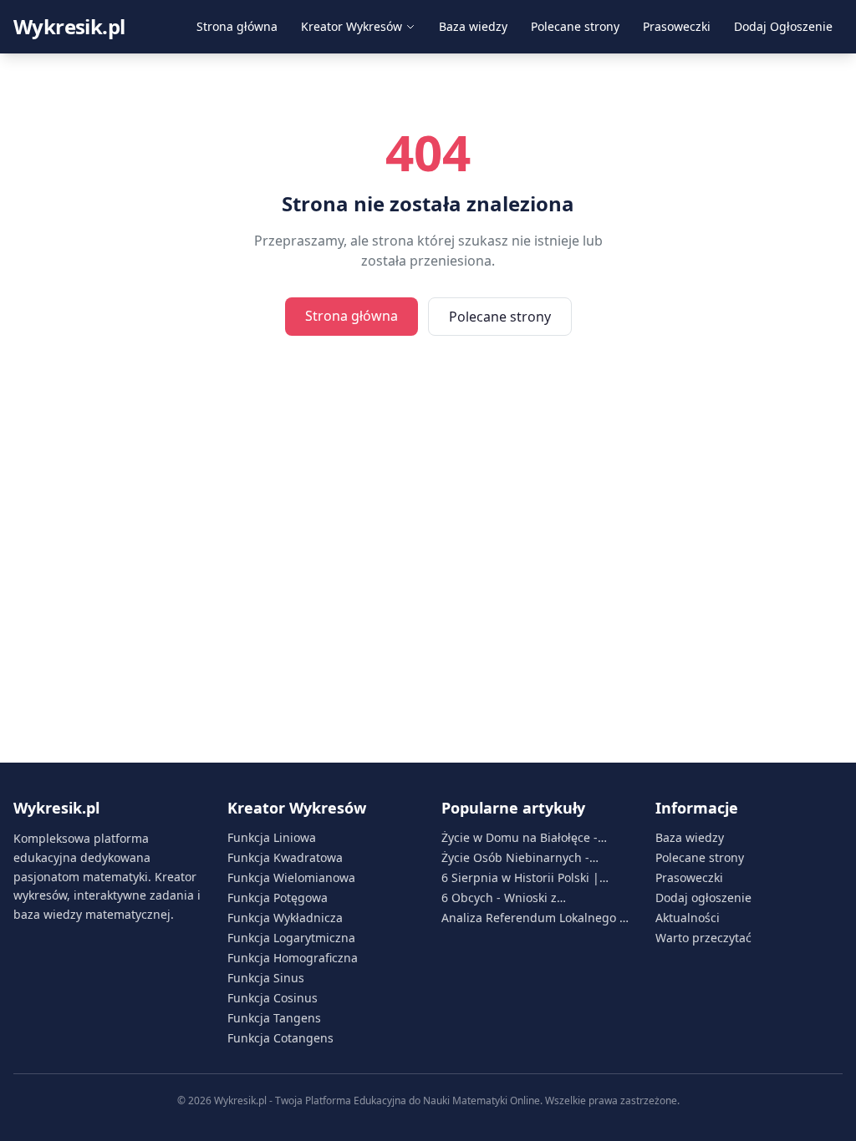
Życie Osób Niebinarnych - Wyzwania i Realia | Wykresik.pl (530, 857)
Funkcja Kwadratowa (285, 857)
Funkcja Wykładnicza (285, 917)
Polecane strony (575, 26)
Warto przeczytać (703, 938)
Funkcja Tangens (274, 1018)
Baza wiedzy (473, 26)
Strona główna (237, 26)
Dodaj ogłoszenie (703, 897)
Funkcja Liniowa (271, 837)
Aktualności (687, 917)
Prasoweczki (677, 26)
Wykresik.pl (69, 26)
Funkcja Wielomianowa (291, 877)
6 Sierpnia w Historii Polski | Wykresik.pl (520, 878)
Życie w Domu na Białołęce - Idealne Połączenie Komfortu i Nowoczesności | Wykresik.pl (525, 837)
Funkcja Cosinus (272, 998)
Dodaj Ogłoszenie (783, 26)
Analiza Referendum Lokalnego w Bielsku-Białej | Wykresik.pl (535, 918)
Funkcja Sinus (265, 978)
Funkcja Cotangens (280, 1038)
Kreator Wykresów (351, 26)
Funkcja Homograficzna (292, 958)
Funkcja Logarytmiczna (291, 938)
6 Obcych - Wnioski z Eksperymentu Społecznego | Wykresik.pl (523, 898)
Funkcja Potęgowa (277, 897)
